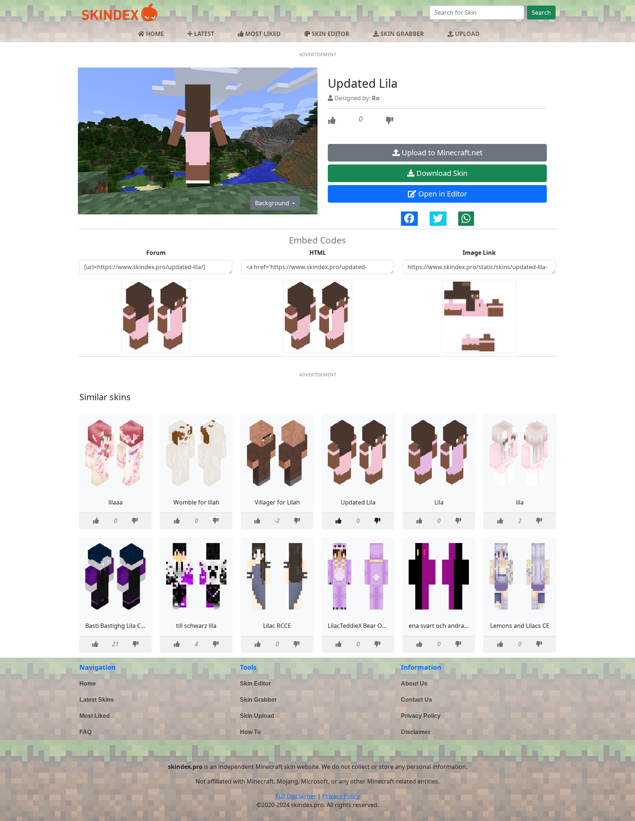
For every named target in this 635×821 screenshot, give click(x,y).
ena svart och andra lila (441, 626)
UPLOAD (466, 34)
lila (520, 502)
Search (541, 12)
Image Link (479, 253)
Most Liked (94, 716)
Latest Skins (96, 700)
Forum (156, 253)
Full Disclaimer (296, 796)
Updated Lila (358, 502)
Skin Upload (257, 716)
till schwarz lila (196, 626)
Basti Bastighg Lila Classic (120, 626)
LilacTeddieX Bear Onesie (362, 626)
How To (250, 732)
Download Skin (441, 173)
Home (87, 683)
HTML (317, 253)
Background (273, 203)
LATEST (203, 34)
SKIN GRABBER (401, 34)
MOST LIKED (262, 34)
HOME (154, 34)
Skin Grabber (258, 700)
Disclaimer (415, 732)
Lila (439, 502)
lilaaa (115, 502)
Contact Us (416, 700)
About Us (414, 683)
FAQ (85, 732)
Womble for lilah (196, 502)
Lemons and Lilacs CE (519, 626)
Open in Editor (441, 194)
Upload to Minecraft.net (441, 153)
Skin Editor (255, 683)
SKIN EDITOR (329, 34)
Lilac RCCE (277, 626)
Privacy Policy (421, 716)
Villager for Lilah (277, 502)
